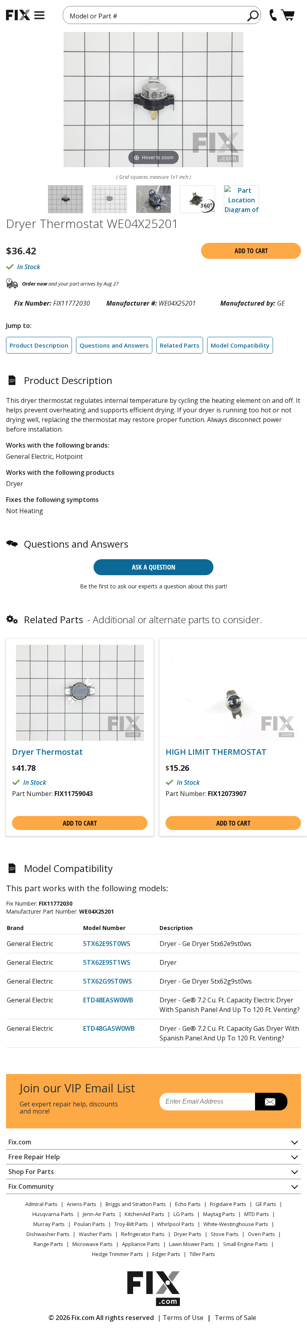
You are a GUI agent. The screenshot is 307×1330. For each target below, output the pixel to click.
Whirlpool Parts (175, 1224)
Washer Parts (95, 1234)
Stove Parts (225, 1234)
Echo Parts (188, 1204)
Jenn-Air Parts (99, 1214)
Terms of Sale (235, 1317)
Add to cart (251, 250)
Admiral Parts (41, 1204)
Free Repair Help (34, 1156)
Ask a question (153, 567)
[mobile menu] (39, 15)
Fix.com (19, 1142)
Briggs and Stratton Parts (136, 1204)
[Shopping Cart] (288, 15)
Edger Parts (166, 1254)
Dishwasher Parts (48, 1234)
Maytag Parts (219, 1214)
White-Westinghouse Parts (235, 1224)
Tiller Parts (202, 1254)
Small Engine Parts (245, 1244)
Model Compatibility (240, 345)
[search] (253, 16)
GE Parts (265, 1204)
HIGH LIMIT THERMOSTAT (216, 752)
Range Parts (48, 1244)
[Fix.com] (18, 15)
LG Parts (183, 1214)
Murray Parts (49, 1224)
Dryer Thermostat (47, 752)
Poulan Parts (89, 1224)
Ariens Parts (81, 1204)
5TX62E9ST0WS (106, 943)
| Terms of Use (180, 1317)
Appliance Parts (141, 1244)
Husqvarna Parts (53, 1214)
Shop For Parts (31, 1171)
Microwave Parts (92, 1244)
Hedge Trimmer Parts (117, 1254)
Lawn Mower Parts (191, 1244)
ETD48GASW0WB (109, 1028)
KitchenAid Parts (144, 1214)
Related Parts (179, 345)
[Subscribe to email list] (271, 1101)
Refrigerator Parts (143, 1234)
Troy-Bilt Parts (131, 1224)
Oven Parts (261, 1234)
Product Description (39, 345)
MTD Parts (256, 1214)
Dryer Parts (187, 1234)
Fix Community (31, 1186)
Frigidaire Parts (228, 1204)
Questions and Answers (114, 345)
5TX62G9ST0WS (107, 981)
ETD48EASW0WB (108, 1000)
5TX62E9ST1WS (106, 962)
